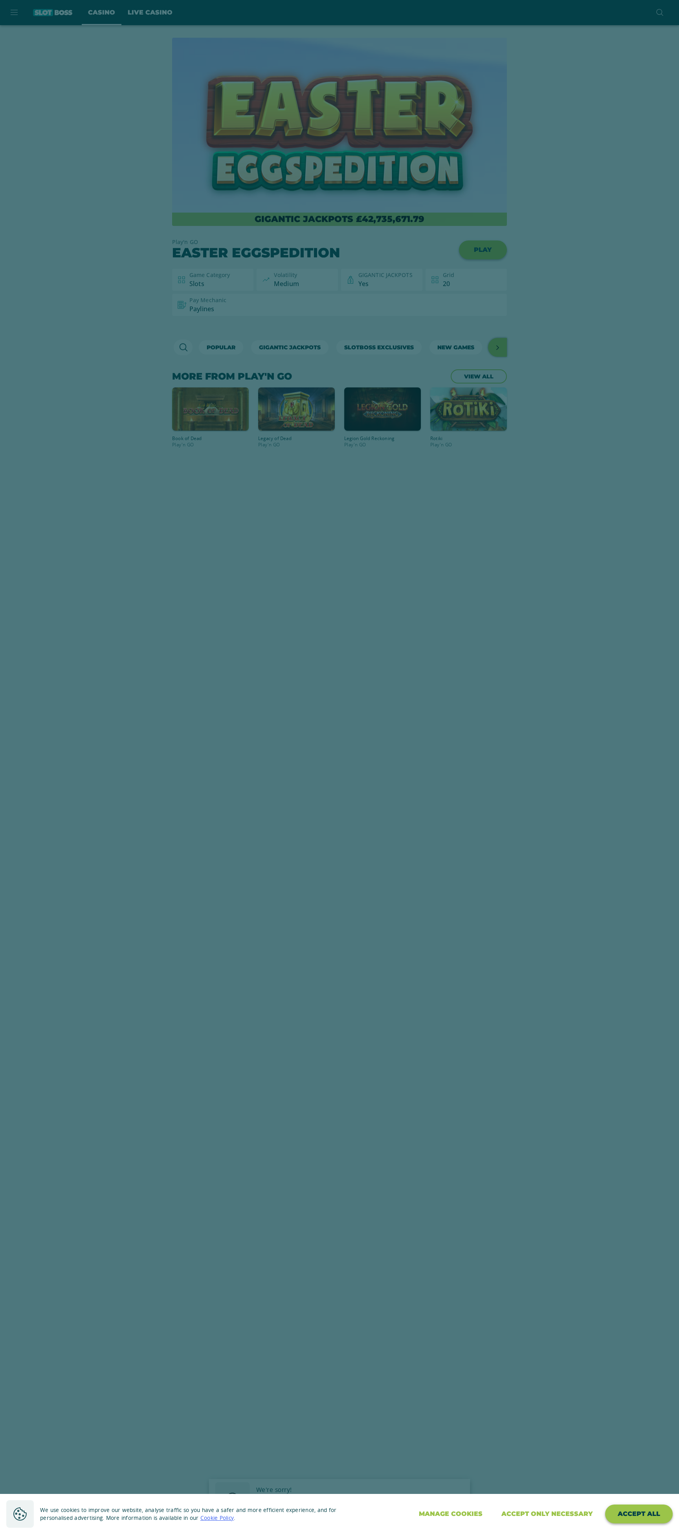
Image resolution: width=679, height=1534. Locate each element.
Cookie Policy (217, 1517)
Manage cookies (451, 1513)
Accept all (639, 1513)
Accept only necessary (547, 1513)
